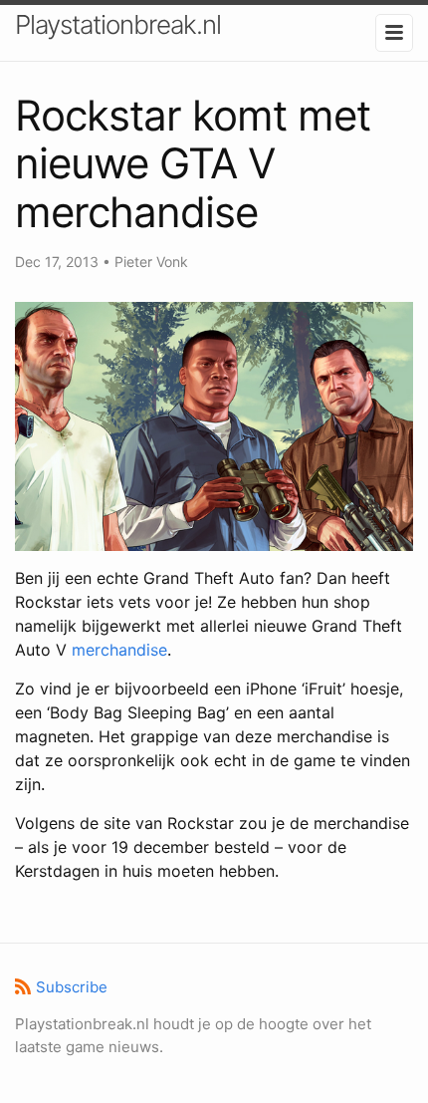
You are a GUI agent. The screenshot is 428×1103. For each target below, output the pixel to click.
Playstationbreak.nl (118, 24)
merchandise (119, 650)
